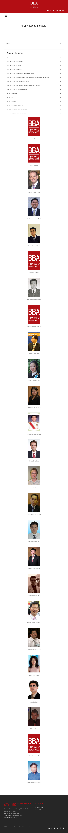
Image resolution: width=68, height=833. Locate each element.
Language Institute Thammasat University (34, 109)
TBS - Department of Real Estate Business (34, 89)
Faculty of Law (34, 97)
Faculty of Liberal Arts (34, 101)
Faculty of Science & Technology (34, 105)
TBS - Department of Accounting (34, 61)
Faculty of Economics (34, 93)
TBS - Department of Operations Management (34, 81)
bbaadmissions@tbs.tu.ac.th (11, 817)
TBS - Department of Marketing (34, 69)
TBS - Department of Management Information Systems (34, 73)
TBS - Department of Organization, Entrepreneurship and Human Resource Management (34, 77)
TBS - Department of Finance (34, 65)
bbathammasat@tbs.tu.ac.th (15, 815)
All (34, 57)
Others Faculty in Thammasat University (34, 113)
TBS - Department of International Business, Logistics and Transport (34, 85)
